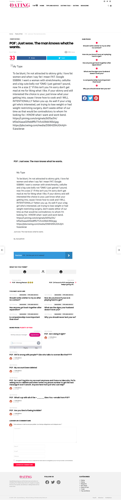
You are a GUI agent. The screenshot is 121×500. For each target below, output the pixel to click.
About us (100, 497)
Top (35, 5)
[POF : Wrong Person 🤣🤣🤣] (2, 250)
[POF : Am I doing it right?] (25, 339)
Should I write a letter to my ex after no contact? (25, 299)
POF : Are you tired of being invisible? (25, 410)
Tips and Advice (52, 6)
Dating (76, 6)
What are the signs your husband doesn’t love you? (59, 308)
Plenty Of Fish (26, 327)
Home (42, 6)
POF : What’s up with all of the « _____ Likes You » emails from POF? (39, 397)
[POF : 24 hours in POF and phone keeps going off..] (119, 250)
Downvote (61, 272)
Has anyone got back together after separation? (25, 308)
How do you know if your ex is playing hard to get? (57, 299)
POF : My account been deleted (23, 367)
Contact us (19, 1)
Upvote (24, 272)
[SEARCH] (108, 5)
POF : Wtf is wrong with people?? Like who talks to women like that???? (40, 354)
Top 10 (94, 497)
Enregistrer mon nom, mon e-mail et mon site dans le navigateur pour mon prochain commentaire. (44, 460)
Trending (12, 1)
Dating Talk (65, 6)
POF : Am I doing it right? (54, 334)
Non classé (84, 485)
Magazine (85, 6)
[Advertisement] (60, 20)
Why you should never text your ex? (60, 317)
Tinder (83, 489)
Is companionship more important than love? (24, 318)
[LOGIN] (111, 5)
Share (11, 65)
